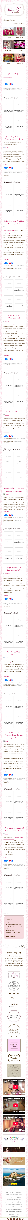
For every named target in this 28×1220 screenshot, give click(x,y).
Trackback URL (7, 91)
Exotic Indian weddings (17, 1206)
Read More (6, 164)
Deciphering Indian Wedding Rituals (8, 127)
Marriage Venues (18, 1199)
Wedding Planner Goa (10, 1201)
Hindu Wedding (19, 1197)
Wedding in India (8, 1192)
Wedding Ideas (8, 1207)
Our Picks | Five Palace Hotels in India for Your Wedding (14, 735)
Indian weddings (13, 1197)
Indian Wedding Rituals (18, 1202)
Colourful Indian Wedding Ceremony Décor (19, 111)
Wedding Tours (19, 1207)
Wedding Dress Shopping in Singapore (13, 932)
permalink (5, 89)
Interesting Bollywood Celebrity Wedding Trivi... (8, 111)
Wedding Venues (9, 1204)
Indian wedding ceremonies (9, 230)
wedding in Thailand (15, 1192)
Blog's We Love (9, 194)
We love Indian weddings (14, 233)
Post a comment (11, 89)
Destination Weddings (9, 1206)
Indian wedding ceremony (14, 325)
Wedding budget (15, 1209)
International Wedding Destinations (16, 1211)
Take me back (6, 913)
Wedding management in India (17, 1204)
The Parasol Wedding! (19, 126)
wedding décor (11, 662)
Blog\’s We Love (14, 74)
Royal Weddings (16, 1201)
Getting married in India (14, 1194)
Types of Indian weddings (14, 1195)
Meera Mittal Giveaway (10, 930)
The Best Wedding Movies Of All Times (13, 924)
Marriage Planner (11, 1202)
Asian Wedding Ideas (8, 77)
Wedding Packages (14, 1207)
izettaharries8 (9, 86)
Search (22, 947)
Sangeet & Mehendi (9, 1209)
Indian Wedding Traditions (11, 1199)
